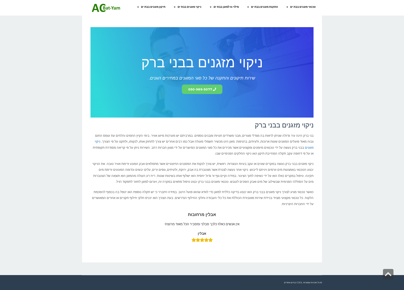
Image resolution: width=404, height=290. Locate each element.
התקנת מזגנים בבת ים (264, 6)
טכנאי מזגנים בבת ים (303, 6)
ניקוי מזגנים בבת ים (189, 6)
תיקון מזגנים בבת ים (153, 6)
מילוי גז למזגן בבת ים (226, 6)
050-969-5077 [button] (200, 89)
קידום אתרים (290, 282)
